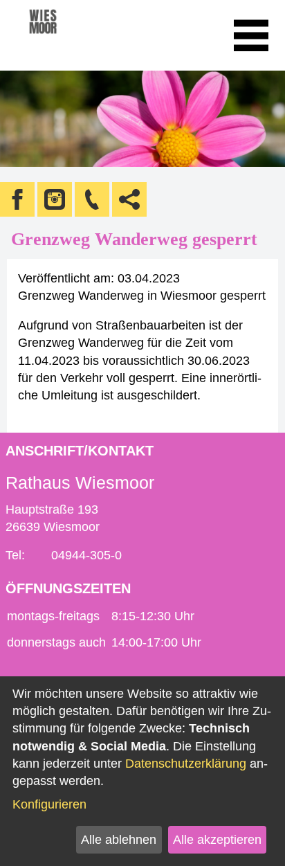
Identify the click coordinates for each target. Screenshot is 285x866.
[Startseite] (62, 35)
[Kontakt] (92, 199)
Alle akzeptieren (217, 840)
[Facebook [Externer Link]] (17, 199)
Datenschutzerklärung (185, 763)
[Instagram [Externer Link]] (54, 199)
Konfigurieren (49, 804)
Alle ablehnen (118, 840)
